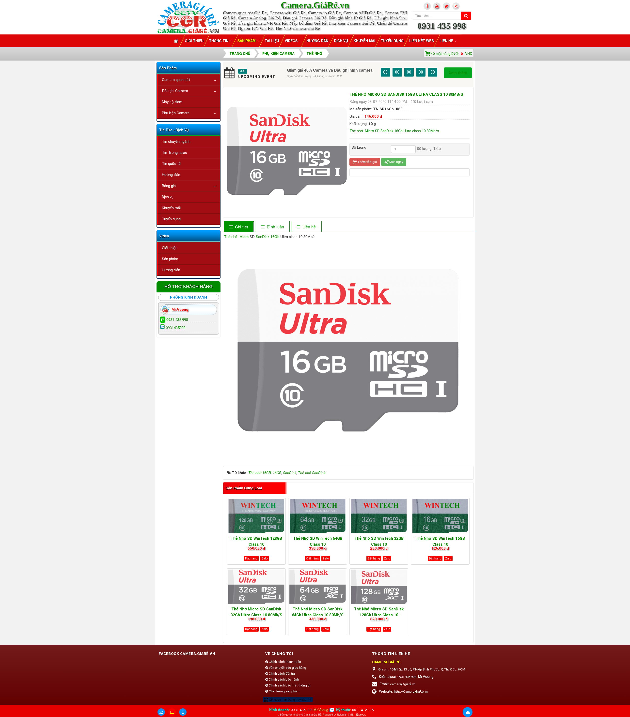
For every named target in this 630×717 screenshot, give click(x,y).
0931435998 (176, 328)
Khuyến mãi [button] (364, 40)
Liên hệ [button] (447, 40)
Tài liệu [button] (272, 40)
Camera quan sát (176, 80)
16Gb (274, 236)
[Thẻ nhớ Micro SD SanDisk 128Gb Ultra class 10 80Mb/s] (379, 587)
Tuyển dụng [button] (392, 40)
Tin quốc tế (171, 163)
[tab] (238, 227)
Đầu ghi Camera (175, 91)
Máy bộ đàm (172, 102)
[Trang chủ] (176, 40)
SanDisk (262, 236)
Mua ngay (396, 162)
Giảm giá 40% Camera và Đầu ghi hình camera (330, 70)
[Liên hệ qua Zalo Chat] (331, 709)
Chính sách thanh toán (284, 662)
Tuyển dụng (171, 219)
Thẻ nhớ (230, 236)
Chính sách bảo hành (283, 679)
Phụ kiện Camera (175, 113)
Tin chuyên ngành (176, 141)
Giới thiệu (169, 248)
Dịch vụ (167, 197)
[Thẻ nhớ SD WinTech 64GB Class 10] (317, 516)
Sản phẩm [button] (247, 40)
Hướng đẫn (171, 175)
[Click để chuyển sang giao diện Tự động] (161, 712)
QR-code (274, 699)
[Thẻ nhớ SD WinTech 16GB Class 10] (440, 516)
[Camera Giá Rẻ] (188, 16)
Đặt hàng (251, 558)
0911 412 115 (363, 709)
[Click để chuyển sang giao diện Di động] (183, 712)
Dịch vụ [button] (341, 40)
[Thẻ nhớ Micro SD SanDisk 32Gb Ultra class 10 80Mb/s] (256, 587)
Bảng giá (169, 186)
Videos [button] (292, 40)
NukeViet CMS (345, 714)
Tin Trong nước (174, 152)
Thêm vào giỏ (367, 162)
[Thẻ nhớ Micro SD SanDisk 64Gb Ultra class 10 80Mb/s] (317, 587)
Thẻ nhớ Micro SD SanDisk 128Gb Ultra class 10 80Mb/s (379, 615)
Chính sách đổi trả (281, 673)
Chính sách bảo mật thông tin (289, 685)
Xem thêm (458, 72)
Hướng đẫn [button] (317, 40)
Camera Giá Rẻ (312, 714)
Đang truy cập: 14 (299, 699)
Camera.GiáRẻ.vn (315, 5)
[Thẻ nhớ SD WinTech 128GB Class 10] (256, 516)
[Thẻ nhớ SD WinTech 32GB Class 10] (379, 516)
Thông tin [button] (219, 40)
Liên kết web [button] (421, 40)
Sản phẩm (170, 259)
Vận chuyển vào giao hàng (287, 667)
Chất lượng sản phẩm (283, 691)
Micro (244, 236)
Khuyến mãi (171, 208)
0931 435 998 (441, 26)
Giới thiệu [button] (194, 40)
